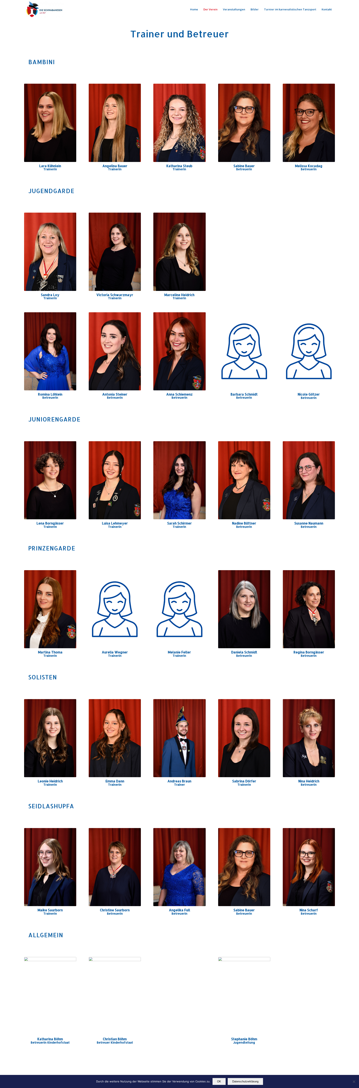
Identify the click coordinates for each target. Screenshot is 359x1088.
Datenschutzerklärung (245, 1081)
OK (219, 1081)
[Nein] (354, 1081)
